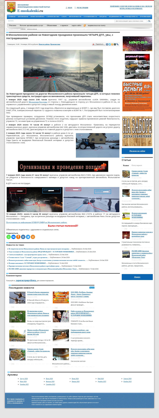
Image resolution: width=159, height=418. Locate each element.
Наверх (137, 277)
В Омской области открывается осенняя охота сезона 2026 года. (38, 293)
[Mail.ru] (23, 237)
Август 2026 (24, 379)
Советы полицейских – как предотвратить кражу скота (27, 255)
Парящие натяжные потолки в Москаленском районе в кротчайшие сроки (34, 266)
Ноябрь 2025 (127, 381)
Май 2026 (101, 379)
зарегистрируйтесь (26, 280)
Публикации (145, 16)
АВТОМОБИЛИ (23, 16)
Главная (12, 16)
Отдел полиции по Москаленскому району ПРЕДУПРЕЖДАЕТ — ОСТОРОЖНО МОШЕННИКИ (82, 313)
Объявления (52, 25)
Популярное (137, 165)
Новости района (44, 44)
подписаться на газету (96, 25)
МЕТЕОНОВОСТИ (75, 16)
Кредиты (103, 16)
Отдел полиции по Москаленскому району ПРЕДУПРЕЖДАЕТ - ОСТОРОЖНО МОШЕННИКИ (41, 252)
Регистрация (82, 8)
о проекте (64, 25)
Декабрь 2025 (102, 381)
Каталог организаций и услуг (31, 25)
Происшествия (55, 44)
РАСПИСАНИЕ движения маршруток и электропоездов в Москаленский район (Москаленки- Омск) (43, 269)
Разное (126, 165)
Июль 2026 (49, 379)
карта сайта (76, 25)
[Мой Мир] (115, 44)
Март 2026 (23, 381)
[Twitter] (109, 44)
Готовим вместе (90, 16)
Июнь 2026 (75, 379)
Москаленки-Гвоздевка (38, 102)
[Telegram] (28, 237)
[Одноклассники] (112, 44)
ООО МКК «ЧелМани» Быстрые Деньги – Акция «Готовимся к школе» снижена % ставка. (82, 294)
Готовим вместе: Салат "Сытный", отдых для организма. (28, 257)
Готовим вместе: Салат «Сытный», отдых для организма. (38, 350)
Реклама (12, 25)
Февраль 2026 (50, 381)
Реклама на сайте (137, 151)
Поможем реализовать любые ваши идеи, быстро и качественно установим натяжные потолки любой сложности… (47, 260)
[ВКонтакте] (107, 44)
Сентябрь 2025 (50, 384)
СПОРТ (64, 16)
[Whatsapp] (8, 237)
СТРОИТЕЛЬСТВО (53, 16)
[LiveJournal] (117, 44)
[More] (33, 237)
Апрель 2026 (127, 379)
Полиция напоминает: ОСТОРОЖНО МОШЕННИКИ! (27, 263)
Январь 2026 (76, 381)
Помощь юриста (131, 16)
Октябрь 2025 (24, 384)
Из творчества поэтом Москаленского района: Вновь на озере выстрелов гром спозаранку (39, 249)
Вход (70, 8)
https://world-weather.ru (131, 8)
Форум (10, 21)
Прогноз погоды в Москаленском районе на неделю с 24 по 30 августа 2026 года (38, 332)
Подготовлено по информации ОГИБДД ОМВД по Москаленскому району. (36, 222)
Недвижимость (115, 16)
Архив (92, 288)
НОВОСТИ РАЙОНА (37, 16)
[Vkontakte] (13, 237)
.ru (30, 11)
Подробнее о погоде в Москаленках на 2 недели (131, 6)
